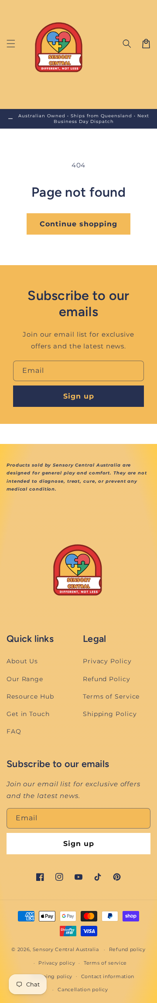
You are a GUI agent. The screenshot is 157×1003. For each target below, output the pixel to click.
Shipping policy (52, 976)
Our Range (25, 679)
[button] (10, 43)
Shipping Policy (110, 714)
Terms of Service (111, 696)
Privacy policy (56, 963)
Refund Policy (106, 679)
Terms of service (105, 963)
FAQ (14, 731)
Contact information (107, 976)
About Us (22, 661)
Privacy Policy (107, 661)
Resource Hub (30, 696)
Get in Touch (28, 714)
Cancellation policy (83, 989)
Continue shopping (78, 224)
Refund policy (127, 949)
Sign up (78, 396)
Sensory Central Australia (66, 949)
